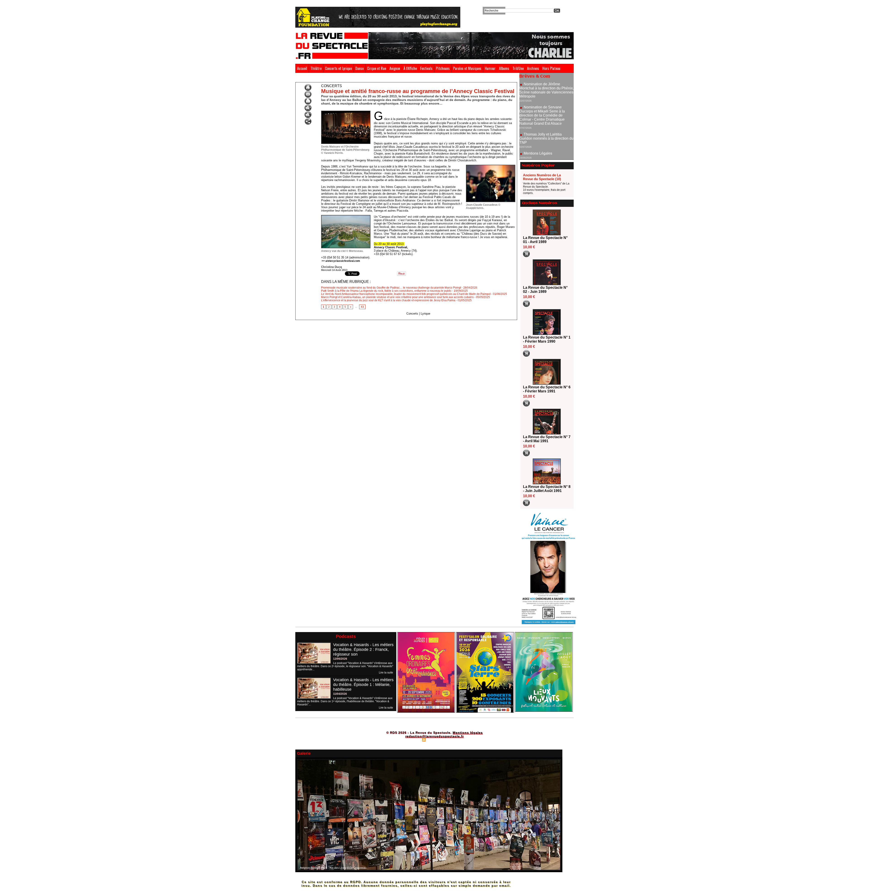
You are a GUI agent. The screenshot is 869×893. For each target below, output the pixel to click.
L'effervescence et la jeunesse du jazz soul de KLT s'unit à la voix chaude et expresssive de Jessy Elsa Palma (388, 300)
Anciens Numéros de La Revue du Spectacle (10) (542, 177)
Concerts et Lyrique (338, 68)
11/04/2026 (340, 693)
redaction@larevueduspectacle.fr (434, 736)
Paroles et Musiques (467, 68)
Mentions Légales (538, 121)
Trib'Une (518, 68)
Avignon (394, 68)
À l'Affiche (410, 68)
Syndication (434, 739)
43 (362, 306)
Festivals (426, 68)
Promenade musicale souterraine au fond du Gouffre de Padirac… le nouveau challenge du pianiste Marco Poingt (391, 287)
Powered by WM (454, 739)
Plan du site (412, 739)
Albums (504, 68)
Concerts (340, 78)
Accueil (302, 68)
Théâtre (316, 68)
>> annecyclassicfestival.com (341, 261)
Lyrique (425, 313)
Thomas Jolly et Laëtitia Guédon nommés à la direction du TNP (546, 106)
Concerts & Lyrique (319, 78)
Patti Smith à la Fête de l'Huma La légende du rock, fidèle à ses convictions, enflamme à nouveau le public (386, 290)
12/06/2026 (340, 658)
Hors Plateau (551, 68)
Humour (490, 68)
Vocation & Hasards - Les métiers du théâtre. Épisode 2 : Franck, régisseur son (363, 649)
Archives (533, 68)
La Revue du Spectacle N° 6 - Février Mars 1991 (547, 389)
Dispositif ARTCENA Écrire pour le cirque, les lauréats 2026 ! (546, 149)
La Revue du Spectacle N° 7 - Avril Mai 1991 (547, 439)
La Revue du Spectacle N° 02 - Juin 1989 (545, 290)
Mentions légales (468, 732)
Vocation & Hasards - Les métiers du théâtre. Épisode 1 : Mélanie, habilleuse (363, 685)
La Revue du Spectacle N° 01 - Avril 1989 (545, 240)
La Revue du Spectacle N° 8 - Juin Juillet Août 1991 (547, 489)
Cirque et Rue (376, 68)
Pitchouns (443, 68)
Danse (359, 68)
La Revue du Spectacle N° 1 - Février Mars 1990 (547, 339)
